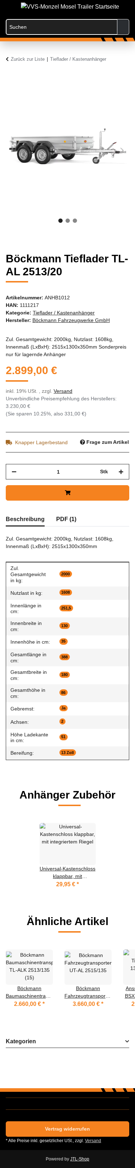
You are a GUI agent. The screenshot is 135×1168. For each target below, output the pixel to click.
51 (63, 737)
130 (64, 626)
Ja (63, 708)
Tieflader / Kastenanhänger (64, 313)
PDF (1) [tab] (66, 519)
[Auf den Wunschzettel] (114, 96)
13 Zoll (67, 752)
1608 (65, 592)
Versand (63, 391)
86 (63, 692)
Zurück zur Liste (28, 59)
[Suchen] (123, 27)
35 (63, 641)
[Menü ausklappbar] (9, 4)
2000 (65, 574)
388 (64, 657)
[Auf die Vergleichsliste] (95, 96)
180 (64, 674)
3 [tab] (75, 221)
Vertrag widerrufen (67, 1129)
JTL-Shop (79, 1159)
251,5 (66, 608)
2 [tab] (68, 221)
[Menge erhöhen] (121, 471)
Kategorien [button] (21, 1041)
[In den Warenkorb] (11, 78)
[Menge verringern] (14, 471)
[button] (95, 8)
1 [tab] (60, 221)
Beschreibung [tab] (25, 519)
